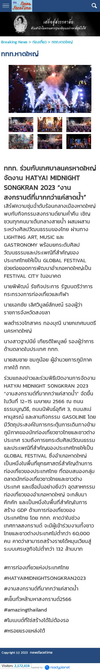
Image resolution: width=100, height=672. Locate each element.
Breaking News (14, 42)
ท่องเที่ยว (39, 42)
